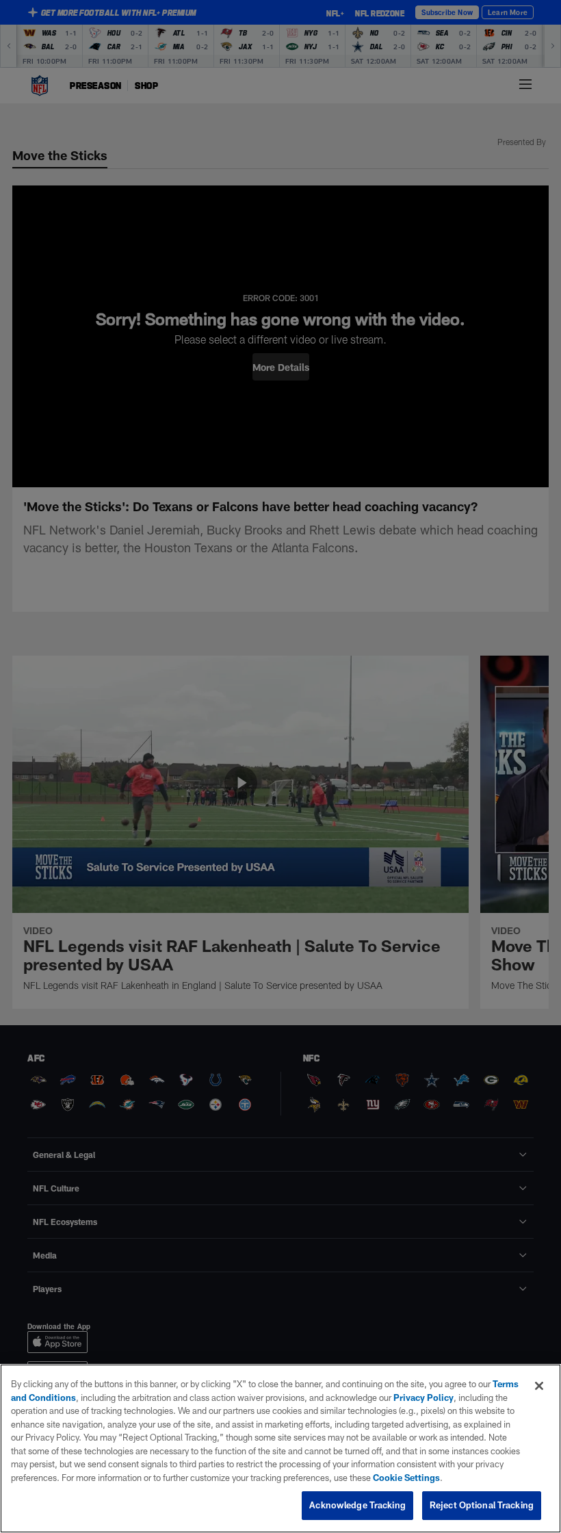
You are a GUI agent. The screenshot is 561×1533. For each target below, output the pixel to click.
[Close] (539, 1386)
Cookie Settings (406, 1477)
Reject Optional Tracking (482, 1504)
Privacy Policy (423, 1397)
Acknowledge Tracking (357, 1504)
